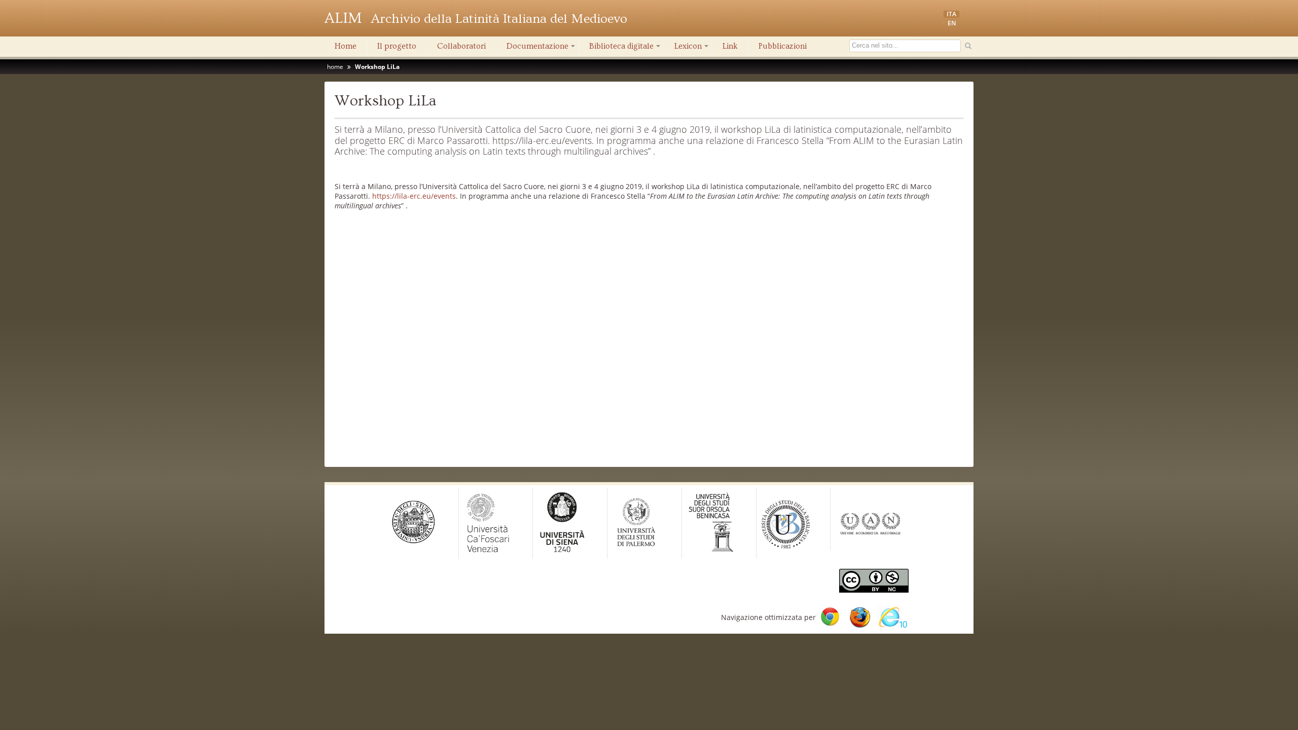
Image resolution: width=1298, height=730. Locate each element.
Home (345, 46)
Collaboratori (461, 46)
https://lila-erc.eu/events (414, 196)
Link (730, 46)
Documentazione (541, 49)
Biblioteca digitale (625, 49)
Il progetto (396, 46)
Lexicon (692, 49)
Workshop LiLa (377, 66)
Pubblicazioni (783, 46)
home (335, 66)
